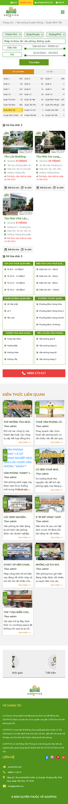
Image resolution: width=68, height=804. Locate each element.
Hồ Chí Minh (18, 72)
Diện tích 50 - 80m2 (48, 283)
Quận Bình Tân (54, 22)
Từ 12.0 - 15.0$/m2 (16, 283)
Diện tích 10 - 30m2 (48, 269)
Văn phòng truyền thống (29, 22)
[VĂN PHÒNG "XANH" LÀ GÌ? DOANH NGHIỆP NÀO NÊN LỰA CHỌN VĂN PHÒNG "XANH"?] (18, 458)
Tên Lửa (10, 317)
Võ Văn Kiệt (12, 304)
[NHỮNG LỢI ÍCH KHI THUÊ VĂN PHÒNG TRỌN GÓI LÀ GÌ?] (50, 551)
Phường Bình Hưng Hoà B (51, 317)
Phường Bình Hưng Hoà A (51, 311)
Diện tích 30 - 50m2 (48, 276)
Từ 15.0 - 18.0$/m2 (16, 289)
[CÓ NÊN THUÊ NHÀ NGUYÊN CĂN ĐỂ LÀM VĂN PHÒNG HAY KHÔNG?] (50, 456)
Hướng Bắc (12, 345)
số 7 (9, 311)
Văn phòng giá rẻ (47, 338)
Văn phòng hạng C (47, 359)
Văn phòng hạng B (47, 352)
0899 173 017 (36, 373)
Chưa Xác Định (14, 338)
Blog (14, 3)
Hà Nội (50, 72)
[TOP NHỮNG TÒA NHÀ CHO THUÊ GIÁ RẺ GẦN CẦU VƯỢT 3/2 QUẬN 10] (18, 408)
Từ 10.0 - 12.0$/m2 (16, 276)
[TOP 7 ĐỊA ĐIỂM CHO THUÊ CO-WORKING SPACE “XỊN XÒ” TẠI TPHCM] (18, 599)
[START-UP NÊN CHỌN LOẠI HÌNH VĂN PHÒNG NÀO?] (18, 551)
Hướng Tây (12, 359)
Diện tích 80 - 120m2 (49, 289)
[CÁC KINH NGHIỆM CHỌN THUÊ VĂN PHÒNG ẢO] (18, 504)
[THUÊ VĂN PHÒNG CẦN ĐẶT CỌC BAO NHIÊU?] (50, 408)
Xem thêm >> (24, 442)
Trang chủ (8, 22)
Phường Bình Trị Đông (49, 324)
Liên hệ (61, 3)
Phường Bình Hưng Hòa (50, 304)
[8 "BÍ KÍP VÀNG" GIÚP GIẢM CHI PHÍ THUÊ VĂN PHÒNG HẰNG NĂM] (50, 504)
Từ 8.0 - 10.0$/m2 (15, 269)
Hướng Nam (12, 352)
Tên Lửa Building (15, 157)
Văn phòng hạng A (48, 345)
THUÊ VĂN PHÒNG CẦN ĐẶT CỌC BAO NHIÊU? (49, 423)
